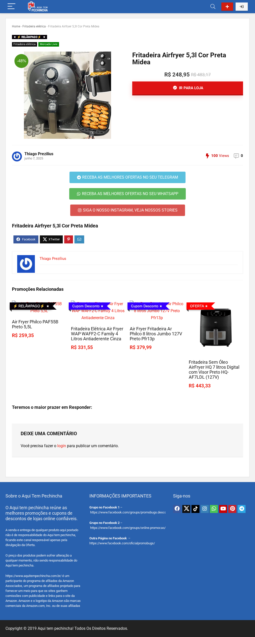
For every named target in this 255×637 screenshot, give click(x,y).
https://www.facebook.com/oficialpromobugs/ (122, 543)
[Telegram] (242, 509)
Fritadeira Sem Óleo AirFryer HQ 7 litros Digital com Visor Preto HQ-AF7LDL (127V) (214, 370)
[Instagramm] (205, 509)
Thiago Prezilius (38, 153)
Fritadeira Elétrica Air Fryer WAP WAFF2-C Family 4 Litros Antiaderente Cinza (97, 333)
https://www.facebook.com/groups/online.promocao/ (128, 528)
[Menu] (11, 6)
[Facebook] (177, 509)
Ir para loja (190, 88)
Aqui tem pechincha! (55, 628)
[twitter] (186, 509)
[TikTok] (195, 509)
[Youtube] (223, 509)
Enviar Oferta (227, 6)
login (61, 445)
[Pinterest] (232, 509)
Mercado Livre (49, 44)
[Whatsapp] (214, 509)
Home (16, 26)
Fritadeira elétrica (34, 26)
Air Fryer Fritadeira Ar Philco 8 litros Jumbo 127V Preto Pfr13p (156, 333)
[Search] (213, 6)
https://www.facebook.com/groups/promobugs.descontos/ (132, 512)
